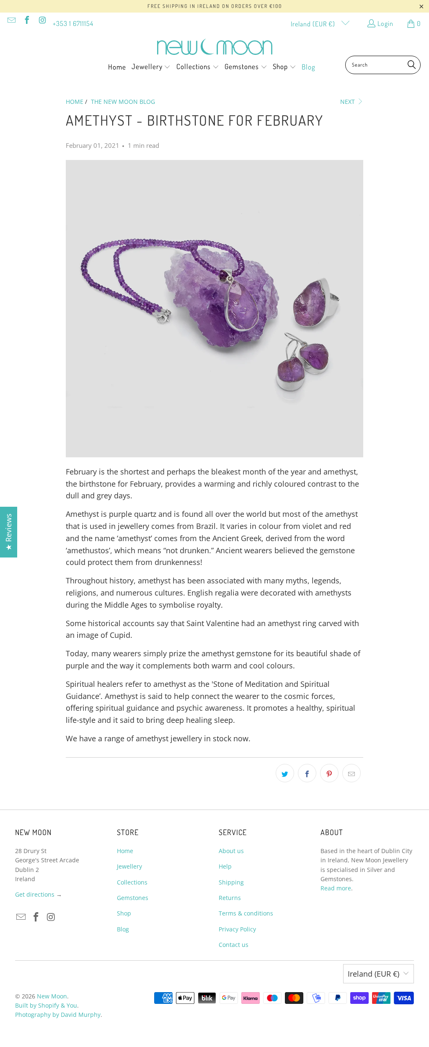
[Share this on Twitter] (285, 773)
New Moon (52, 996)
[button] (151, 67)
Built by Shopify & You (46, 1005)
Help (225, 866)
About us (231, 851)
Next (348, 102)
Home (125, 851)
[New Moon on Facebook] (26, 21)
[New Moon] (214, 47)
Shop (124, 913)
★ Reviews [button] (8, 532)
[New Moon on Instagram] (42, 21)
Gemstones (132, 898)
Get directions (34, 894)
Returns (230, 898)
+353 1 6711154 (73, 23)
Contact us (233, 945)
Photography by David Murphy (58, 1015)
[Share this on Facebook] (307, 773)
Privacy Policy (237, 929)
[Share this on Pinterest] (329, 773)
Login (385, 23)
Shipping (231, 882)
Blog (123, 929)
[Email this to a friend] (351, 773)
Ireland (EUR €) (314, 24)
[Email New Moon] (11, 21)
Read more (335, 888)
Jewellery (129, 866)
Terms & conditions (246, 913)
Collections (132, 882)
